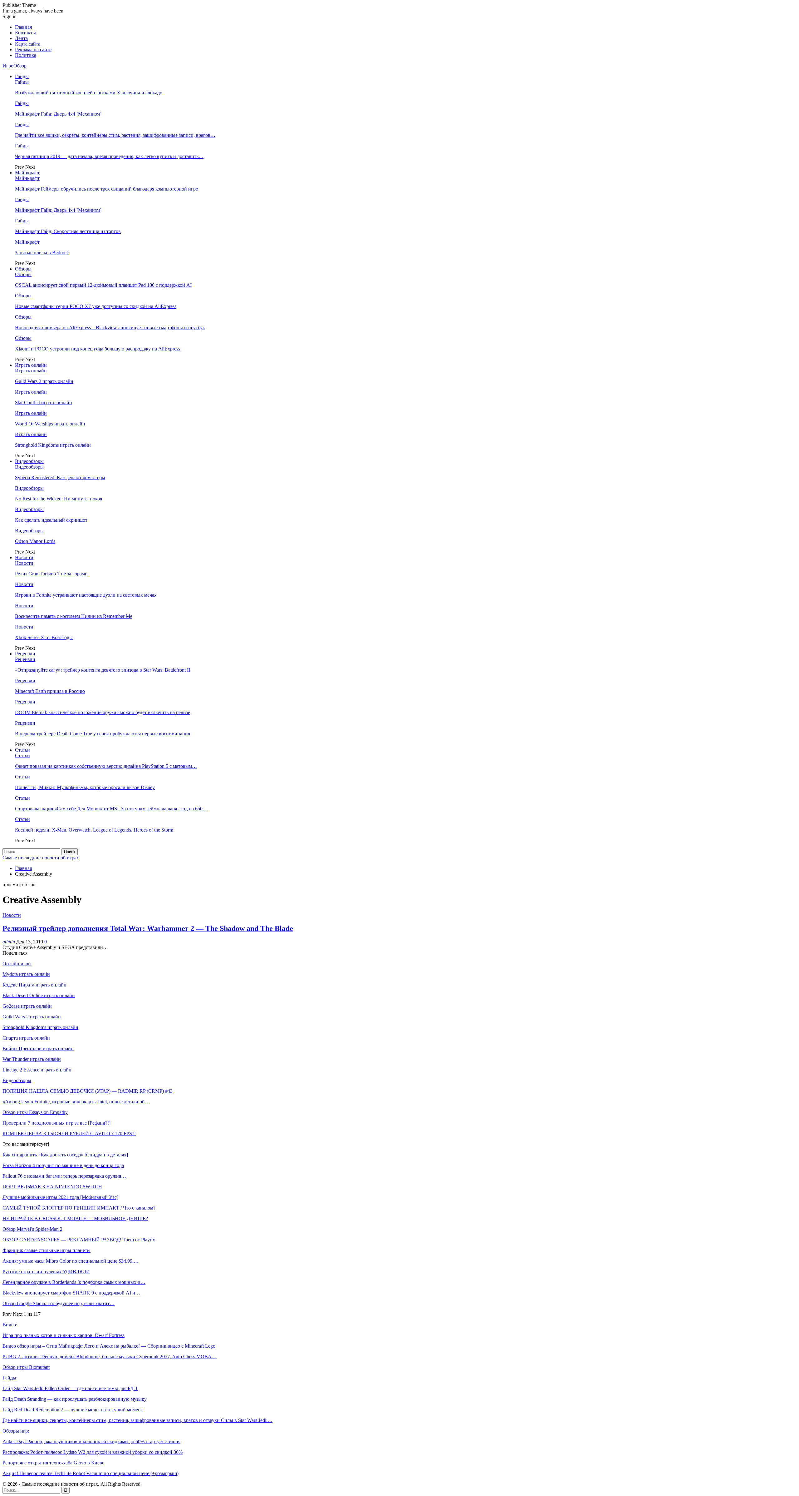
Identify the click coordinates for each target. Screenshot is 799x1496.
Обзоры (23, 268)
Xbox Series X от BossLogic (44, 637)
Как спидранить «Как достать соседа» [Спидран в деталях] (65, 1154)
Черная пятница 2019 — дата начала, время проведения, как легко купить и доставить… (109, 156)
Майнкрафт (27, 172)
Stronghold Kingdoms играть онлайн (53, 445)
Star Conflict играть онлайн (43, 402)
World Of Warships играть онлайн (50, 423)
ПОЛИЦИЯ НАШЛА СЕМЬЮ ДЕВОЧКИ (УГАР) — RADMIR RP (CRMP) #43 (87, 1091)
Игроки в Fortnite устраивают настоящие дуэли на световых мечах (86, 595)
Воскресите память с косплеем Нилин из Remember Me (73, 616)
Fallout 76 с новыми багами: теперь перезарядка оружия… (64, 1176)
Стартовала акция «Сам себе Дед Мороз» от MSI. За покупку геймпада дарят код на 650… (111, 808)
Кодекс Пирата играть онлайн (34, 984)
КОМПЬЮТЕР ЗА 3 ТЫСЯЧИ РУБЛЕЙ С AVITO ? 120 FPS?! (69, 1133)
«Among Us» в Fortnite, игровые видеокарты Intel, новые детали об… (76, 1101)
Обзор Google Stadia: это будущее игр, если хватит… (58, 1303)
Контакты (25, 32)
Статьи (22, 750)
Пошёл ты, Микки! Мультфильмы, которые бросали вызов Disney (85, 787)
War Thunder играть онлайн (31, 1059)
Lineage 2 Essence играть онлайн (36, 1069)
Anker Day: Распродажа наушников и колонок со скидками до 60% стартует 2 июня (91, 1441)
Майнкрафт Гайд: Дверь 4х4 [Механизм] (58, 114)
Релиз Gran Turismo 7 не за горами (51, 573)
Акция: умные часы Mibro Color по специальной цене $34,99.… (70, 1261)
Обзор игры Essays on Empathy (35, 1112)
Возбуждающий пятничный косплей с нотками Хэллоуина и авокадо (88, 92)
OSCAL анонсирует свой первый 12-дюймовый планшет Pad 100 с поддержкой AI (103, 285)
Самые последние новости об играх (40, 857)
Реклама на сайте (33, 49)
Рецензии (25, 653)
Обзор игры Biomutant (26, 1367)
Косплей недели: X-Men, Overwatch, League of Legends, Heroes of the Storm (94, 829)
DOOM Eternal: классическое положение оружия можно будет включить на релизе (102, 712)
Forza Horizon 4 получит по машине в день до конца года (63, 1165)
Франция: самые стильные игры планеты (46, 1250)
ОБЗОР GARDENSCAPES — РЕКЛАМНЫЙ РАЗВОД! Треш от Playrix (78, 1239)
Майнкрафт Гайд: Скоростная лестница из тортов (68, 231)
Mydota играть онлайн (26, 974)
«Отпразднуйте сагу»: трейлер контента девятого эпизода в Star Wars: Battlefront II (102, 670)
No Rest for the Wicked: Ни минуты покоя (58, 498)
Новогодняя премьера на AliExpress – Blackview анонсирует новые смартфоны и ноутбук (110, 327)
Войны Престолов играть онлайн (38, 1048)
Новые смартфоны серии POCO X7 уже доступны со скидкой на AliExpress (95, 306)
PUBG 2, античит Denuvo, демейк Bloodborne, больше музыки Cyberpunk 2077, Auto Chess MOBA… (109, 1356)
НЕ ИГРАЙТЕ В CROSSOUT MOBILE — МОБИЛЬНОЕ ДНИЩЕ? (75, 1218)
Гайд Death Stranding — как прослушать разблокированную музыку (74, 1399)
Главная (23, 27)
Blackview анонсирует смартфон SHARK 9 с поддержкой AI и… (71, 1292)
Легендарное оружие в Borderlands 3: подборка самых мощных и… (73, 1282)
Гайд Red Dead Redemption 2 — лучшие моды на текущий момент (72, 1409)
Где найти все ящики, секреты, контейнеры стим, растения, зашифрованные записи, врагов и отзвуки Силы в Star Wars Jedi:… (137, 1420)
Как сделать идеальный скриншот (51, 520)
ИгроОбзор (14, 65)
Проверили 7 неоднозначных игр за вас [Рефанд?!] (56, 1123)
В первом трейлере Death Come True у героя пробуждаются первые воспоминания (102, 733)
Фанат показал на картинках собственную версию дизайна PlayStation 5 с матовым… (106, 766)
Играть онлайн (31, 365)
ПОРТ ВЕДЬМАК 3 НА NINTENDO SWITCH (52, 1186)
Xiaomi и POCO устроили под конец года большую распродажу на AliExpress (97, 348)
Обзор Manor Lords (35, 541)
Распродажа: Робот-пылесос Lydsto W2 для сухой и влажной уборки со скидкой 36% (92, 1452)
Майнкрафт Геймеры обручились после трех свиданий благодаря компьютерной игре (106, 188)
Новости (24, 557)
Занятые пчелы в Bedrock (42, 252)
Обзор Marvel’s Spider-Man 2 (32, 1229)
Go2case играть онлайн (27, 1006)
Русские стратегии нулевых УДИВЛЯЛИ (46, 1271)
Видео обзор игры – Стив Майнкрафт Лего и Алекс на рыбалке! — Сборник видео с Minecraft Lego (108, 1346)
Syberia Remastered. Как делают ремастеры (60, 477)
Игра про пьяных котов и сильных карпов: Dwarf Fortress (63, 1335)
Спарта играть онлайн (26, 1038)
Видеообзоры (29, 461)
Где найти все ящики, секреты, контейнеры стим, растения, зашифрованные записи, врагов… (115, 135)
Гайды (22, 76)
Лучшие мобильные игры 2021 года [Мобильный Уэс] (60, 1197)
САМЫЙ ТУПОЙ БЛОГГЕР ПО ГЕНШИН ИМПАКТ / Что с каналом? (78, 1207)
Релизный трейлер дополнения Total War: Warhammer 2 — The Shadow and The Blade (147, 928)
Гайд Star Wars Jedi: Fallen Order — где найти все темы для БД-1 (70, 1388)
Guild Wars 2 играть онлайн (44, 381)
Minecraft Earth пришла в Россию (50, 691)
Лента (21, 38)
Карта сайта (27, 44)
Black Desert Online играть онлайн (38, 995)
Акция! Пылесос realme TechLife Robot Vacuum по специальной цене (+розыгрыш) (90, 1473)
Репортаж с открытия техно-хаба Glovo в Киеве (53, 1462)
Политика (25, 55)
